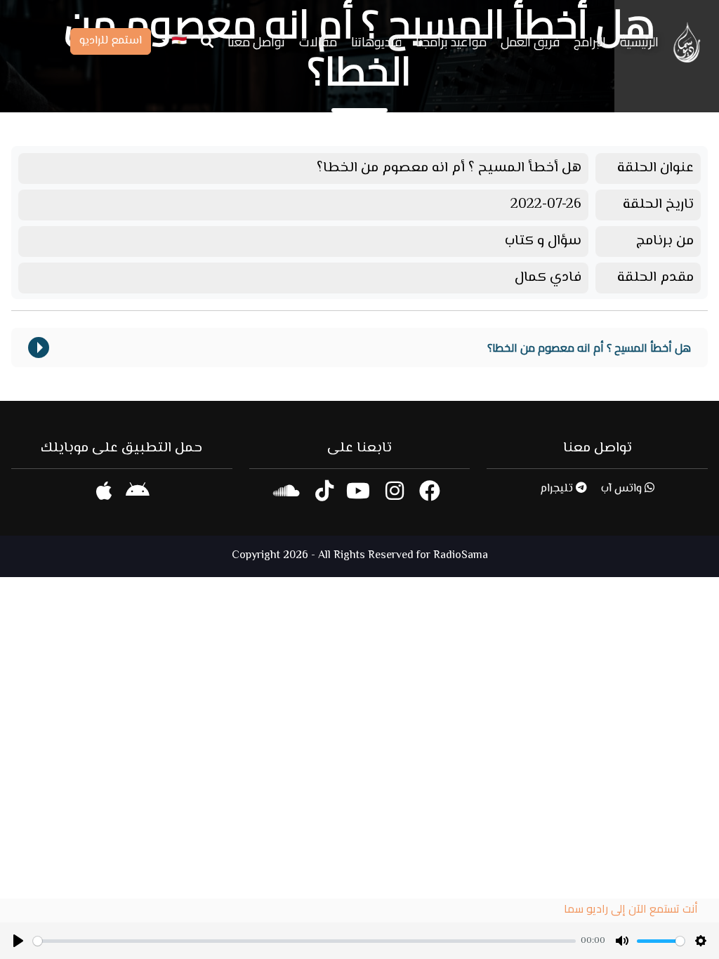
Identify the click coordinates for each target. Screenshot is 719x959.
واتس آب (623, 489)
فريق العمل (530, 41)
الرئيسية (639, 41)
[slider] (304, 941)
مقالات (318, 41)
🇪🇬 (178, 41)
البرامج (590, 41)
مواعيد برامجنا (451, 41)
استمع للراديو (110, 41)
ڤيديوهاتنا (376, 41)
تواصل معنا (256, 41)
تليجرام (558, 489)
